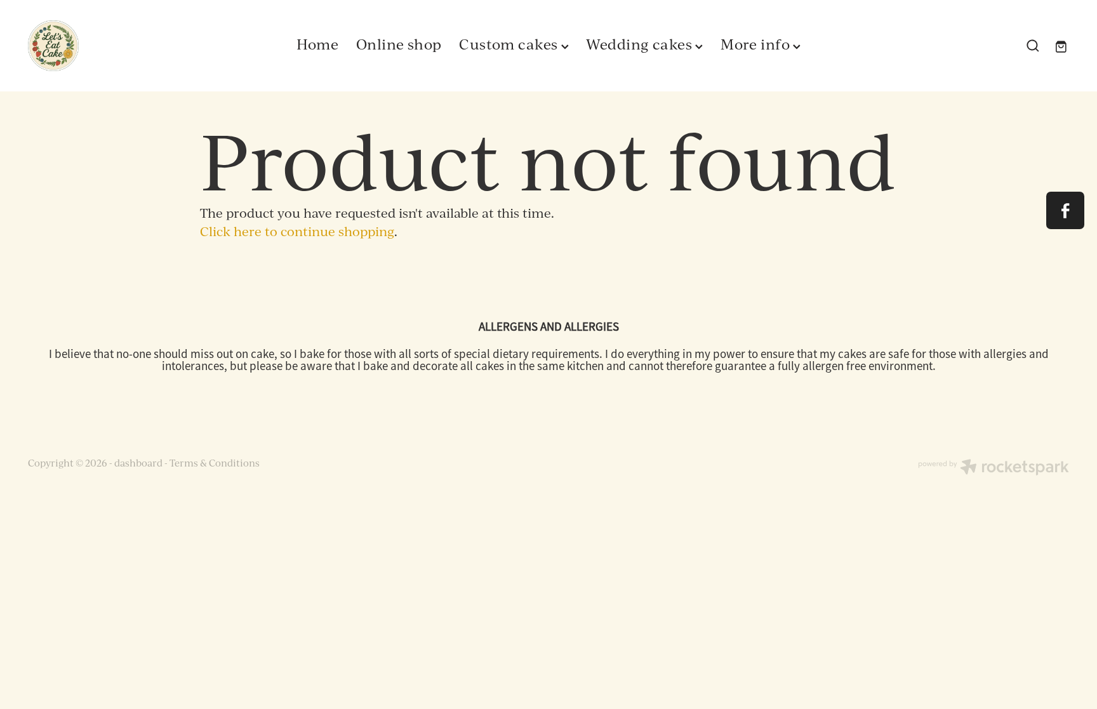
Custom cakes (510, 44)
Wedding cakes (640, 44)
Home (317, 44)
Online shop (399, 44)
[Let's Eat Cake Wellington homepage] (132, 45)
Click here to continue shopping (297, 231)
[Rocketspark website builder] (993, 468)
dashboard (138, 463)
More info (757, 44)
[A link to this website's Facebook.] (1065, 210)
